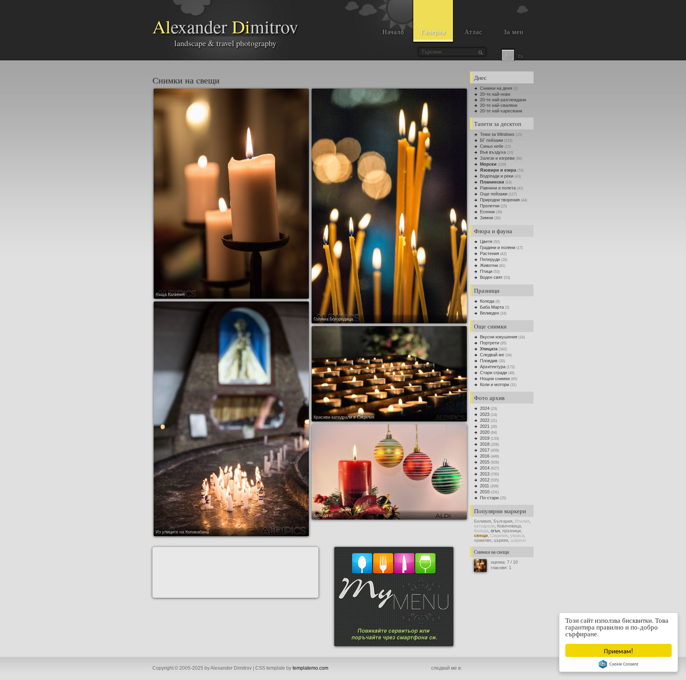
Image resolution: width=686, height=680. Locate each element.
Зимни (486, 217)
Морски (488, 164)
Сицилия (499, 535)
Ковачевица (509, 526)
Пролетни (489, 205)
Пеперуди (490, 259)
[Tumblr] (503, 668)
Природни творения (500, 199)
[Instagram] (476, 668)
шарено (518, 540)
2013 (484, 473)
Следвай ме (492, 354)
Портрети (489, 342)
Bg (508, 55)
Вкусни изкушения (498, 336)
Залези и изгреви (497, 158)
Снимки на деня (496, 88)
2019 (484, 438)
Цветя (486, 241)
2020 (484, 432)
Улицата (488, 348)
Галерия (433, 31)
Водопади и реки (496, 176)
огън (495, 530)
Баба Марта (492, 307)
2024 (484, 408)
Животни (489, 265)
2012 (484, 479)
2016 (484, 456)
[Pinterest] (494, 668)
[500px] (520, 668)
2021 (484, 426)
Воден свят (491, 277)
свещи (481, 535)
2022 (484, 420)
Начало (393, 31)
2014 (484, 468)
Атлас (473, 31)
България (503, 521)
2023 (484, 414)
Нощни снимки (495, 378)
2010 (484, 491)
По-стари (489, 497)
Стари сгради (493, 372)
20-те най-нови (495, 94)
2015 (484, 462)
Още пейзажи (493, 193)
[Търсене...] (480, 52)
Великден (489, 313)
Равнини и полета (498, 187)
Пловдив (488, 360)
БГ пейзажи (491, 140)
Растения (489, 253)
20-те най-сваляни (498, 105)
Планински (492, 182)
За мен (513, 31)
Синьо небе (491, 146)
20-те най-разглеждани (503, 99)
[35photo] (529, 668)
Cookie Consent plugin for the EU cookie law (618, 664)
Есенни (487, 211)
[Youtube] (485, 668)
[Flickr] (511, 668)
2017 (484, 450)
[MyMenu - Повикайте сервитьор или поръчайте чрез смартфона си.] (393, 644)
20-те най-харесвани (501, 110)
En (520, 55)
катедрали (484, 526)
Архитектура (492, 366)
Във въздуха (493, 152)
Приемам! (618, 650)
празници (511, 530)
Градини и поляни (497, 247)
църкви (501, 540)
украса (517, 535)
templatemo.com (310, 668)
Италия (522, 521)
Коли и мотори (494, 384)
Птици (486, 271)
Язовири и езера (498, 170)
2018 (484, 444)
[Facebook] (468, 668)
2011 (484, 485)
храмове (482, 540)
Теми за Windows (497, 134)
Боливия (482, 521)
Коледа (487, 301)
